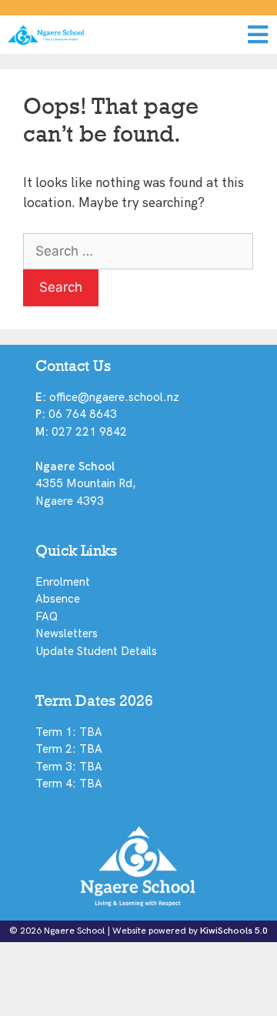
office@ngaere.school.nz (114, 397)
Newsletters (66, 633)
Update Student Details (96, 651)
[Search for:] (138, 251)
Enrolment (62, 582)
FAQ (46, 616)
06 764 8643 (82, 414)
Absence (57, 599)
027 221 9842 (89, 432)
